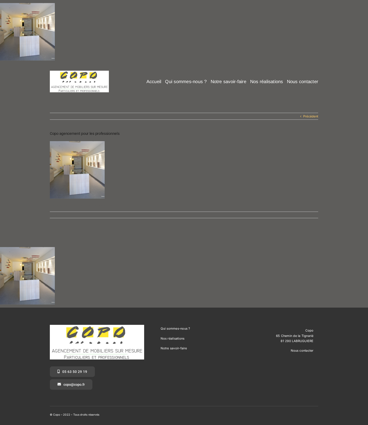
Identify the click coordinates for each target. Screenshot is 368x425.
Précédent (310, 116)
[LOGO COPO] (79, 72)
